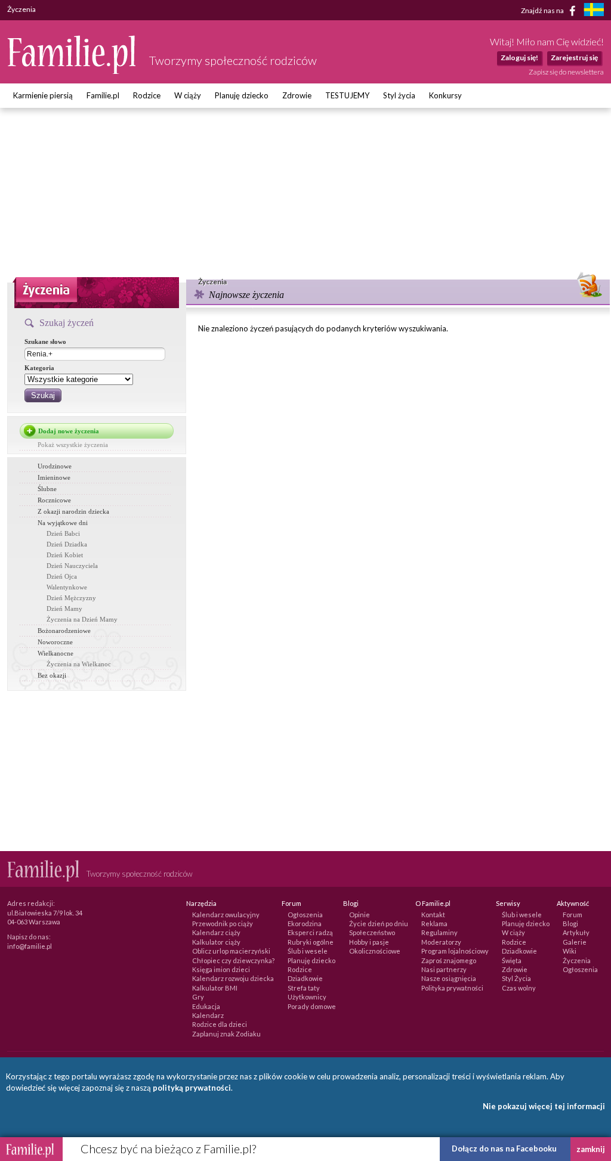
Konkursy (445, 95)
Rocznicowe (54, 500)
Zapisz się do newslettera (566, 71)
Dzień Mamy (64, 608)
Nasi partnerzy (444, 969)
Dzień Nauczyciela (72, 565)
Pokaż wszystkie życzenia (73, 444)
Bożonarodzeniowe (64, 630)
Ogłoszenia (305, 914)
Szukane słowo (45, 341)
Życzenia (577, 960)
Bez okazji (52, 675)
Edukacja (206, 1006)
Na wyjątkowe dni (63, 522)
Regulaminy (439, 932)
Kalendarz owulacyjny (226, 914)
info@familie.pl (29, 946)
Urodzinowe (55, 466)
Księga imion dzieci (221, 969)
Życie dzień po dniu (378, 923)
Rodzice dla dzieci (219, 1024)
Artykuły (576, 932)
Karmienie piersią (43, 95)
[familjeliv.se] (594, 11)
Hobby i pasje (369, 942)
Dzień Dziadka (67, 544)
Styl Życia (516, 978)
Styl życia (399, 95)
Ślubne (47, 488)
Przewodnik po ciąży (222, 923)
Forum (572, 914)
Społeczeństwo (372, 932)
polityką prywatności (192, 1087)
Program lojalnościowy (455, 951)
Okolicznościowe (374, 951)
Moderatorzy (441, 942)
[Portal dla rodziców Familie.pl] (72, 71)
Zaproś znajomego (448, 960)
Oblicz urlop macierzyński (231, 951)
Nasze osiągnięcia (448, 978)
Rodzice (147, 95)
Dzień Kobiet (65, 554)
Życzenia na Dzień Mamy (82, 619)
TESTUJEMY (347, 95)
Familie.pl (103, 95)
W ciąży (187, 95)
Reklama (434, 923)
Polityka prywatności (452, 988)
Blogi (570, 923)
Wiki (569, 951)
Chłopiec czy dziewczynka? (233, 960)
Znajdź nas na (543, 9)
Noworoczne (55, 641)
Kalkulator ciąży (216, 942)
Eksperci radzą (310, 932)
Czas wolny (519, 988)
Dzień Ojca (62, 576)
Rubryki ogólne (311, 942)
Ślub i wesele (308, 951)
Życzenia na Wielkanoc (79, 664)
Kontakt (433, 914)
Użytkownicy (307, 997)
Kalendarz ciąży (216, 932)
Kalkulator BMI (214, 988)
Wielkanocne (55, 653)
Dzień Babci (63, 533)
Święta (511, 960)
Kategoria (39, 367)
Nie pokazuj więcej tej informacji (544, 1106)
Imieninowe (54, 477)
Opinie (359, 914)
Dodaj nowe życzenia (68, 430)
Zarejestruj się (574, 57)
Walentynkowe (67, 587)
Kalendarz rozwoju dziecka (233, 978)
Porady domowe (312, 1006)
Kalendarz (208, 1015)
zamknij (590, 1149)
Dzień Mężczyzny (71, 597)
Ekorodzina (305, 923)
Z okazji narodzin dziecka (73, 511)
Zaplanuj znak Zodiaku (226, 1034)
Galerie (575, 942)
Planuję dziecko (242, 95)
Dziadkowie (305, 978)
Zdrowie (296, 95)
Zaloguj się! (519, 57)
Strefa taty (304, 988)
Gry (198, 997)
